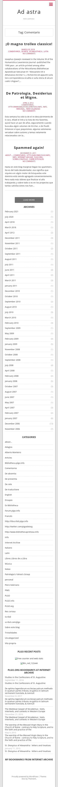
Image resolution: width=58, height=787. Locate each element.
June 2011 (9, 270)
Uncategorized (12, 638)
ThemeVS (32, 778)
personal (20, 109)
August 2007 (11, 392)
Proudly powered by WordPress (25, 776)
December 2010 (12, 291)
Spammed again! (29, 147)
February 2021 (11, 211)
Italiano (8, 548)
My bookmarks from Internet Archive (29, 759)
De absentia (10, 473)
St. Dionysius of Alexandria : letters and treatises (28, 745)
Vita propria (10, 643)
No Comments (29, 54)
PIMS (7, 590)
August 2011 (11, 259)
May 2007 (9, 402)
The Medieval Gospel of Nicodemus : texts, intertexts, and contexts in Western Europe (25, 710)
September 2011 (12, 254)
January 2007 (11, 418)
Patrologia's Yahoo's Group (17, 574)
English (8, 495)
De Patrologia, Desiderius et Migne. (29, 95)
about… (8, 442)
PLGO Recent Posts (29, 651)
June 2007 (9, 397)
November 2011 (12, 243)
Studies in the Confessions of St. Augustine (25, 677)
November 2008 (12, 349)
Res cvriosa (10, 611)
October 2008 (11, 355)
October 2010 (11, 296)
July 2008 (9, 365)
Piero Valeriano (33, 109)
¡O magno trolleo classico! (29, 44)
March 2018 (10, 227)
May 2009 (9, 333)
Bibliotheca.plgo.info (14, 463)
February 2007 (11, 413)
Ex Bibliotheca (35, 51)
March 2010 (10, 317)
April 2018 (9, 222)
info (45, 107)
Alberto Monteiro (13, 452)
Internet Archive (25, 157)
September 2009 (12, 328)
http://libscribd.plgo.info (38, 155)
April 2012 (9, 233)
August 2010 (11, 307)
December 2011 (12, 238)
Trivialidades (11, 633)
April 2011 (9, 275)
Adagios (8, 447)
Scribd (8, 617)
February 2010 (11, 323)
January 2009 (11, 344)
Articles (8, 458)
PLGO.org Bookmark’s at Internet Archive (29, 671)
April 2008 (9, 371)
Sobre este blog (36, 159)
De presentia (11, 479)
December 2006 (12, 424)
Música (8, 564)
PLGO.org (38, 157)
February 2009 (11, 339)
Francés (8, 516)
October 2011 (11, 248)
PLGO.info (9, 601)
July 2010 (9, 312)
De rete (24, 51)
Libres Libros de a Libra (16, 558)
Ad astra (29, 11)
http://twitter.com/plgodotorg (19, 527)
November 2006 (12, 429)
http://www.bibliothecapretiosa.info (25, 107)
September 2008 (12, 360)
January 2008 (11, 381)
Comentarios (14, 51)
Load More (29, 200)
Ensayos (9, 500)
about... (8, 155)
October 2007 (11, 386)
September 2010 (12, 301)
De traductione (12, 489)
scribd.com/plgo (20, 159)
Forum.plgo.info (12, 511)
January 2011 (11, 286)
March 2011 (10, 280)
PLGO (7, 596)
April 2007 (9, 408)
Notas (7, 569)
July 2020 (9, 217)
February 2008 (11, 376)
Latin (46, 51)
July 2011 (9, 264)
